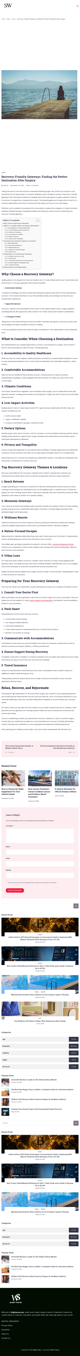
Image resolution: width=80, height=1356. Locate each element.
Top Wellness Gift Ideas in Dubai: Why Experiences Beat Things (40, 1021)
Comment (9, 826)
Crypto (40, 934)
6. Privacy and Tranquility (15, 239)
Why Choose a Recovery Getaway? (16, 223)
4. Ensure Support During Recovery (18, 263)
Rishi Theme (55, 1350)
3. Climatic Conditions (14, 232)
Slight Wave (37, 1350)
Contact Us (5, 1338)
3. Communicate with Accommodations (20, 260)
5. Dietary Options (13, 236)
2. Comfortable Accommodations (18, 230)
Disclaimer (5, 1330)
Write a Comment (32, 185)
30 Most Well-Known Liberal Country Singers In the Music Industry (38, 1099)
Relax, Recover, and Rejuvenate (15, 267)
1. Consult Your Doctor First (15, 256)
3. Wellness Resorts (13, 247)
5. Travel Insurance (13, 265)
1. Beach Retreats (12, 243)
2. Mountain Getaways (14, 245)
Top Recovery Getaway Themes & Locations (20, 241)
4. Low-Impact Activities (15, 234)
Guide (3, 172)
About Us (5, 1334)
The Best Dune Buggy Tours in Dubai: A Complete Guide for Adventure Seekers (42, 1089)
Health (43, 992)
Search (76, 905)
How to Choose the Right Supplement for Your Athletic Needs (12, 791)
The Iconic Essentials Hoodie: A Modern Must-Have (19, 747)
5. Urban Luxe (11, 252)
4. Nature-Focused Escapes (16, 250)
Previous (11, 752)
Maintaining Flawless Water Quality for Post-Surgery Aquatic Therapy (40, 995)
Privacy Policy (6, 1325)
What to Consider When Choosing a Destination (21, 226)
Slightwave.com (17, 1312)
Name (8, 847)
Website (8, 870)
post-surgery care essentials (41, 600)
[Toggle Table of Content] (37, 220)
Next (70, 752)
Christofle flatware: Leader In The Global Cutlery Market (34, 1080)
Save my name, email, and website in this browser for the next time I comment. (32, 882)
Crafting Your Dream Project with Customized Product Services (36, 1109)
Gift (40, 1018)
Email (8, 858)
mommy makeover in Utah (63, 544)
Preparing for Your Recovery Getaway (18, 254)
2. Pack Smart (11, 258)
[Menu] (78, 6)
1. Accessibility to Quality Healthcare (18, 228)
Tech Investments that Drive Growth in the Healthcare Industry (57, 747)
